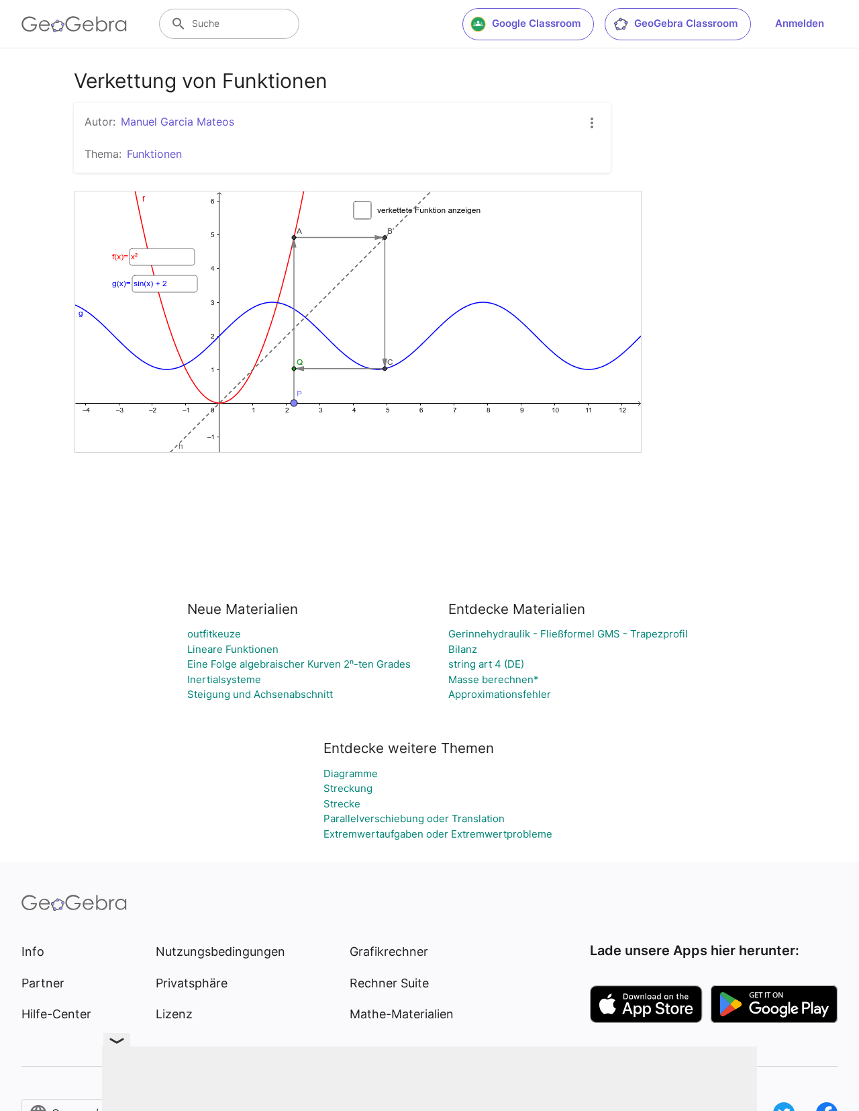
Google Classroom (536, 23)
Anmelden (799, 23)
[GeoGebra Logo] (74, 24)
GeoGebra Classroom (686, 23)
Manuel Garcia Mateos (177, 121)
